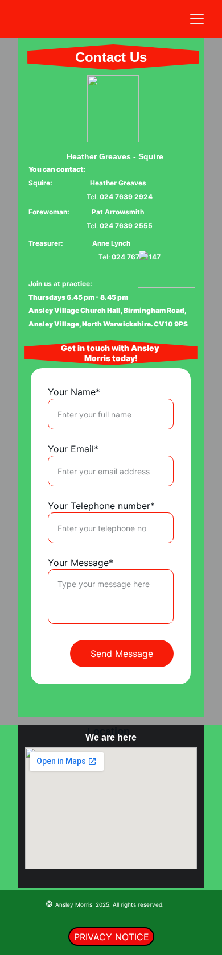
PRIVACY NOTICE (111, 936)
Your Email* (73, 448)
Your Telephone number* (101, 505)
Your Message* (80, 562)
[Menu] (197, 19)
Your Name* (74, 392)
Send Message (122, 653)
